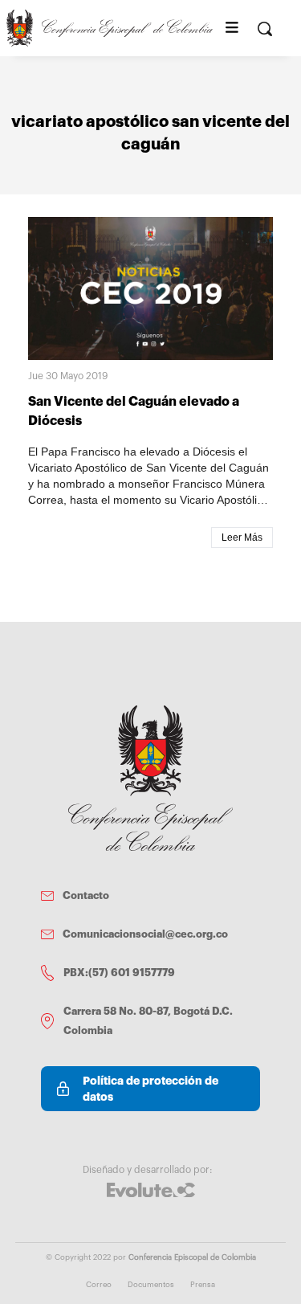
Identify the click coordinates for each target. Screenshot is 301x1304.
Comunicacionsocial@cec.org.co (145, 934)
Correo (99, 1285)
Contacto (86, 895)
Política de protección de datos (150, 1088)
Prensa (202, 1285)
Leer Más (242, 537)
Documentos (151, 1285)
